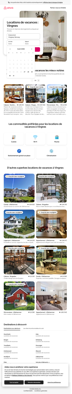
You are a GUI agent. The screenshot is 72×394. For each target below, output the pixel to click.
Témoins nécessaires (34, 382)
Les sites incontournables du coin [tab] (33, 328)
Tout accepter (14, 382)
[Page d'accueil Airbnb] (8, 8)
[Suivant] (38, 80)
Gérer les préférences (54, 382)
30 (10, 76)
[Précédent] (32, 80)
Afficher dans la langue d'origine (53, 2)
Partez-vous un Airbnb (58, 8)
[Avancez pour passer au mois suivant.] (31, 49)
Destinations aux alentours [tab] (12, 328)
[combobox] (23, 37)
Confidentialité (28, 391)
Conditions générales (40, 391)
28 (28, 72)
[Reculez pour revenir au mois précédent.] (10, 49)
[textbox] (15, 44)
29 (32, 72)
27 (24, 72)
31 (13, 76)
